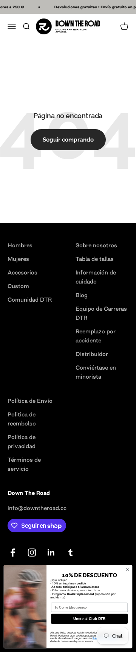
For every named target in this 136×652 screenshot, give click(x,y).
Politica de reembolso (22, 419)
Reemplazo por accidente (96, 335)
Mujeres (18, 259)
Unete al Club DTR (89, 619)
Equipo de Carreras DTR (101, 313)
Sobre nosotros (96, 245)
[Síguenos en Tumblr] (70, 552)
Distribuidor (92, 354)
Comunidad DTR (30, 299)
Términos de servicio (24, 464)
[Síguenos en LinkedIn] (51, 552)
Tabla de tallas (95, 259)
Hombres (20, 245)
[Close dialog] (127, 569)
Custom (18, 286)
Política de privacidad (22, 441)
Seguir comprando (68, 139)
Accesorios (22, 272)
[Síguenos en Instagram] (32, 552)
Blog (82, 295)
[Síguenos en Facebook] (13, 552)
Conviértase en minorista (96, 372)
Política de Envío (30, 401)
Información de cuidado (96, 277)
